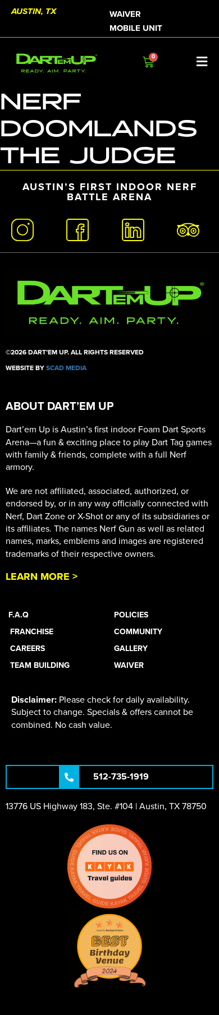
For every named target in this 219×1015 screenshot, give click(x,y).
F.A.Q (18, 615)
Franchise (31, 631)
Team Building (40, 665)
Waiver (125, 14)
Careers (27, 648)
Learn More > (41, 576)
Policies (131, 615)
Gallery (131, 648)
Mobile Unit (136, 28)
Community (138, 631)
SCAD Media (66, 368)
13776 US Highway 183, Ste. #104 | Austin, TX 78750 (106, 806)
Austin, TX (33, 11)
